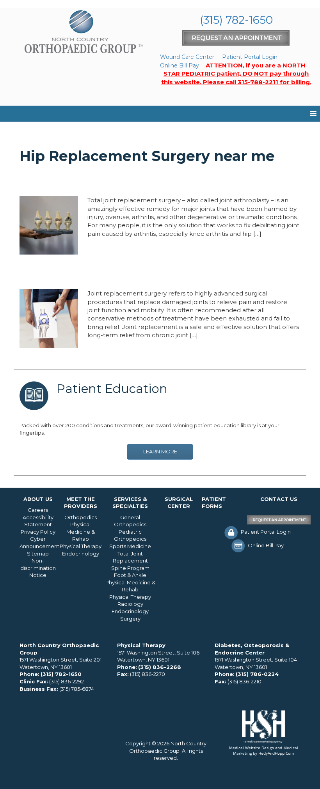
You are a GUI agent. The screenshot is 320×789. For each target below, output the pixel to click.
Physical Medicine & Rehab (80, 531)
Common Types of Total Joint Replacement (133, 274)
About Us (38, 499)
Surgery (130, 619)
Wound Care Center (187, 56)
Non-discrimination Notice (38, 567)
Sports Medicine (130, 546)
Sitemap (38, 553)
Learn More (160, 451)
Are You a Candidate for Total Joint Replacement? (150, 181)
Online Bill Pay (179, 65)
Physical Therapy (80, 546)
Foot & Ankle (130, 575)
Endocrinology (80, 553)
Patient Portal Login (249, 56)
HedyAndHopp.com (276, 753)
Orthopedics (80, 517)
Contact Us (278, 499)
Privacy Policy (38, 532)
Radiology (130, 604)
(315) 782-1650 (236, 20)
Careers (38, 510)
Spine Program (130, 568)
